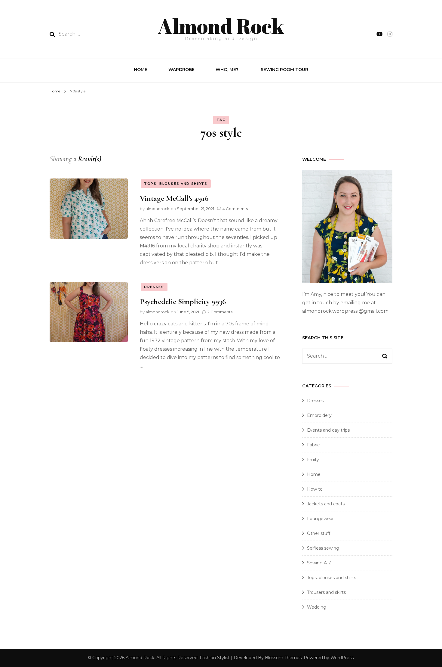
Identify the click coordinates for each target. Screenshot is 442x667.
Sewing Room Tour (284, 69)
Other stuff (318, 533)
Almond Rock (221, 26)
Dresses (154, 287)
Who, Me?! (228, 69)
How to (315, 489)
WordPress (342, 657)
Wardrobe (181, 69)
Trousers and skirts (326, 592)
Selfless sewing (323, 548)
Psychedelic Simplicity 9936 (183, 301)
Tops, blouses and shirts (175, 183)
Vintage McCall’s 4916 (174, 198)
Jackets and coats (326, 504)
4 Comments (235, 208)
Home (140, 69)
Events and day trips (328, 430)
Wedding (316, 607)
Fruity (313, 459)
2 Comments (219, 311)
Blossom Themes (283, 657)
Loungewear (320, 518)
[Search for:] (97, 34)
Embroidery (319, 415)
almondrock (158, 208)
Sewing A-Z (319, 563)
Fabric (313, 445)
